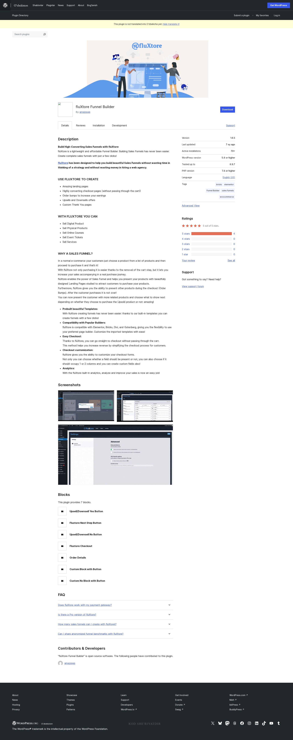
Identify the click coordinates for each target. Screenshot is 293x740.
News (15, 700)
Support (230, 125)
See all (231, 260)
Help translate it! (171, 24)
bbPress (235, 704)
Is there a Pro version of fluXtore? (77, 614)
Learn (124, 695)
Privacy (16, 709)
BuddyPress (237, 709)
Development (119, 125)
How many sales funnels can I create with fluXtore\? (87, 624)
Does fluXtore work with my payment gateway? (85, 605)
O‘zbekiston (47, 723)
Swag (179, 709)
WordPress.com (239, 695)
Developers (127, 704)
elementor (229, 184)
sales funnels (228, 190)
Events (178, 700)
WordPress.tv (129, 709)
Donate (180, 704)
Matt (233, 700)
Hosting (16, 704)
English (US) (229, 177)
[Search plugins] (45, 34)
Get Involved (181, 695)
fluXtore (63, 162)
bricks (219, 184)
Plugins (70, 704)
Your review (188, 260)
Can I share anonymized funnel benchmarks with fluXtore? (90, 633)
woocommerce (227, 197)
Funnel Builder (213, 190)
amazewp (85, 112)
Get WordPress (278, 5)
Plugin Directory (20, 15)
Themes (71, 700)
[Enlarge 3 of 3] (168, 428)
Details (65, 125)
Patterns (71, 709)
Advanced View (191, 205)
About (15, 695)
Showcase (72, 695)
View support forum (193, 286)
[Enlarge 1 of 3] (110, 394)
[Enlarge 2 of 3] (168, 394)
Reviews (80, 125)
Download (227, 109)
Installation (99, 125)
